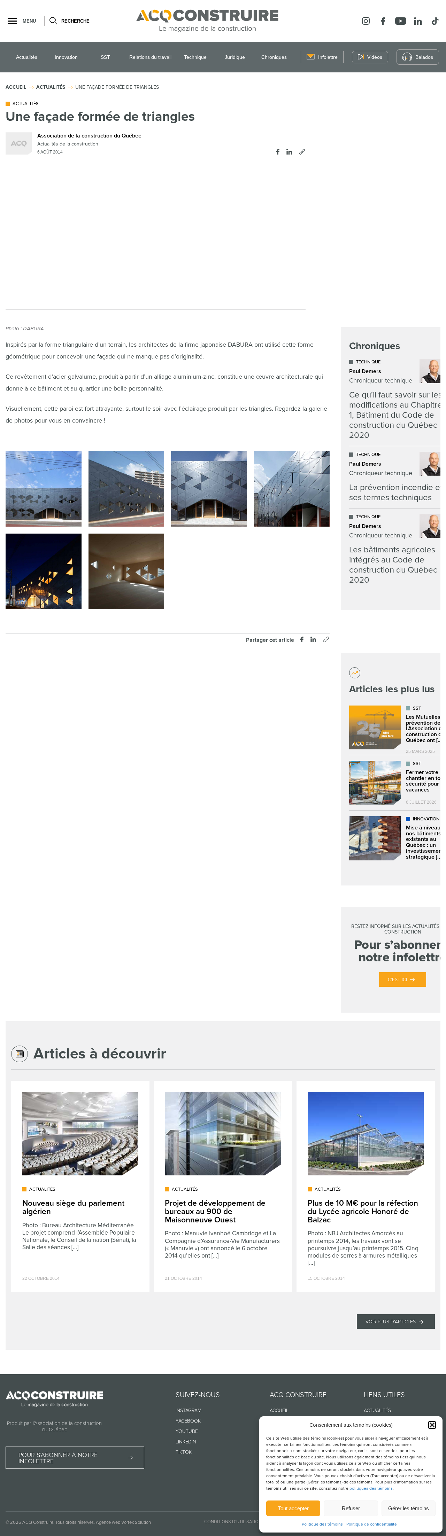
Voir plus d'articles (391, 1322)
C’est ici (397, 980)
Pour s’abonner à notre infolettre (58, 1458)
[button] (432, 1424)
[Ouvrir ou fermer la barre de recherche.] (52, 21)
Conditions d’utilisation (233, 1522)
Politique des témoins (322, 1524)
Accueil (279, 1410)
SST (105, 57)
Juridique (235, 57)
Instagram (188, 1410)
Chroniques (274, 57)
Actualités (26, 57)
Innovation (66, 57)
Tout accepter (293, 1508)
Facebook (188, 1421)
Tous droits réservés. (75, 1522)
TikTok (184, 1452)
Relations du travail (150, 57)
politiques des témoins (371, 1488)
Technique (195, 57)
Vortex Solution (136, 1522)
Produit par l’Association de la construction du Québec (54, 1426)
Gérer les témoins (408, 1508)
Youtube (187, 1431)
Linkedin (186, 1442)
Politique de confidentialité (371, 1524)
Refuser (351, 1508)
